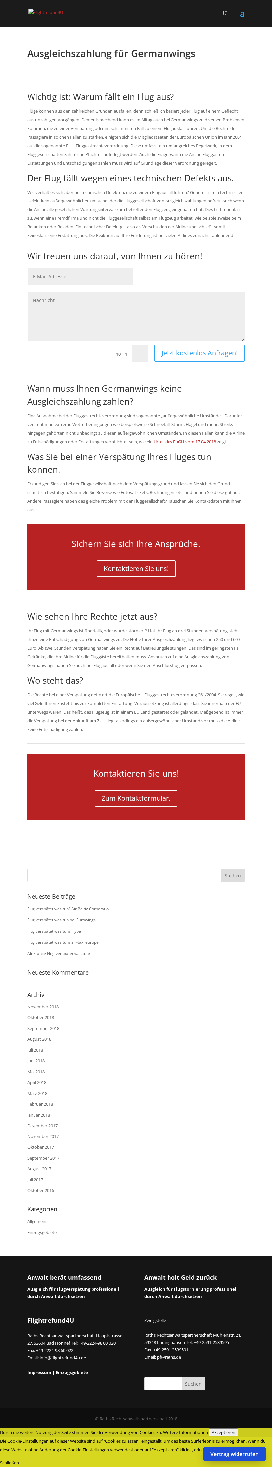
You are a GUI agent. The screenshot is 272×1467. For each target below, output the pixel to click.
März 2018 (37, 1093)
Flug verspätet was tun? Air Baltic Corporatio (68, 909)
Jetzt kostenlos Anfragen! (200, 352)
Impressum (39, 1372)
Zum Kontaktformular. (136, 798)
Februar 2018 (40, 1104)
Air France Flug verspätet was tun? (58, 953)
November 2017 (43, 1136)
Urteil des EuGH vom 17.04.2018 (185, 442)
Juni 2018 (36, 1061)
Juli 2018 (35, 1050)
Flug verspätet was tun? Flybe (54, 931)
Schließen (9, 1463)
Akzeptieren (223, 1432)
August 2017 (39, 1169)
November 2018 (43, 1007)
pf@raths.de (169, 1357)
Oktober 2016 (40, 1190)
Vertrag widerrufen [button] (234, 1454)
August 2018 (39, 1039)
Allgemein (36, 1221)
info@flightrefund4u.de (63, 1358)
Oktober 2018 (40, 1017)
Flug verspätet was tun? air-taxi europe (63, 942)
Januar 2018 (38, 1115)
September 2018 (43, 1028)
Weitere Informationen (185, 1432)
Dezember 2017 (42, 1126)
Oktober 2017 (40, 1147)
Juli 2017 (35, 1180)
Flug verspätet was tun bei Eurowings (61, 920)
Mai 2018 (36, 1072)
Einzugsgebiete (42, 1232)
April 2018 (36, 1082)
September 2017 (43, 1158)
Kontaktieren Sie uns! (136, 568)
